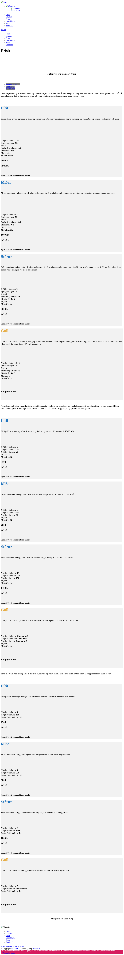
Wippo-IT (36, 948)
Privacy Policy (6, 946)
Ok (3, 953)
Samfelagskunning (13, 84)
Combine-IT (15, 948)
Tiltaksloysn (10, 89)
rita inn (3, 30)
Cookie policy (18, 946)
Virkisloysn (10, 87)
